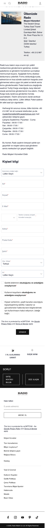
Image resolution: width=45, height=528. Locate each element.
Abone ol (22, 415)
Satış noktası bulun (9, 379)
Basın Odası (8, 498)
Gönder (22, 332)
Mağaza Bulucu (10, 454)
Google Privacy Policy (12, 428)
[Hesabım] (40, 3)
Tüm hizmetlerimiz (11, 443)
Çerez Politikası (9, 482)
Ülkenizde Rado (30, 16)
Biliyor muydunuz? (11, 447)
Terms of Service (21, 324)
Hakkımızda (8, 490)
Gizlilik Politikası (10, 478)
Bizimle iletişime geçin (12, 451)
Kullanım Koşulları (10, 475)
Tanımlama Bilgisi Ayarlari (13, 486)
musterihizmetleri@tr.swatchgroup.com (18, 114)
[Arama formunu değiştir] (10, 3)
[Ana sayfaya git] (22, 3)
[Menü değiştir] (5, 3)
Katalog (7, 461)
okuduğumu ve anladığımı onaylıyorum (20, 294)
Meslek (6, 494)
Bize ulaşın (34, 379)
